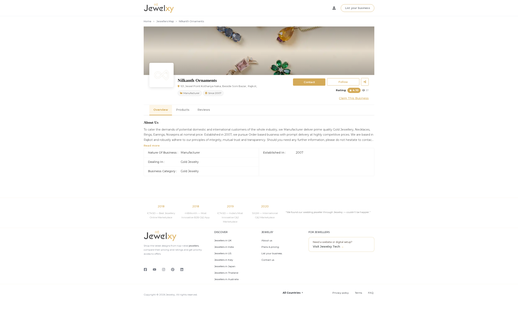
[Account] (334, 8)
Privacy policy (340, 292)
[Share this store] (365, 82)
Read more (152, 145)
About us (266, 240)
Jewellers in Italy (223, 259)
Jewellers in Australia (226, 279)
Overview (160, 110)
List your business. (271, 253)
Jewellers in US (222, 253)
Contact (309, 82)
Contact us (267, 259)
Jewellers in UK (222, 240)
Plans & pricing (270, 247)
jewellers (193, 245)
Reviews (203, 110)
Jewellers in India (224, 247)
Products (182, 110)
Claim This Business (354, 98)
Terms (358, 292)
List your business (357, 7)
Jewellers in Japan (224, 266)
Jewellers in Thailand (226, 272)
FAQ (371, 292)
